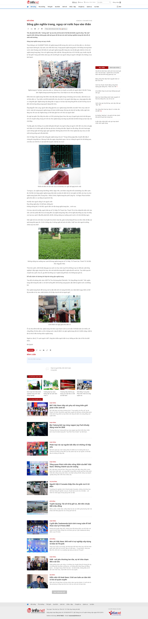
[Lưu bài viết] (42, 29)
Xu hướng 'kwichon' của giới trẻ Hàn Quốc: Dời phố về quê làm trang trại (107, 116)
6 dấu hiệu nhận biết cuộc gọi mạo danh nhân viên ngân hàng (107, 122)
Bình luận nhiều (114, 67)
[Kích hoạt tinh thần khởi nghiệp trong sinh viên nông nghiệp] (34, 385)
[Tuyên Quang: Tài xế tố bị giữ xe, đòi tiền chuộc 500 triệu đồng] (37, 508)
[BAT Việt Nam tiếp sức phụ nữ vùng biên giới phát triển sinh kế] (37, 409)
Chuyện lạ (81, 6)
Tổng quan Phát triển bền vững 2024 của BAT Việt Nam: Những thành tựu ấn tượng (70, 465)
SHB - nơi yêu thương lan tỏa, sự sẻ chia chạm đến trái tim (69, 560)
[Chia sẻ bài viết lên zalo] (31, 29)
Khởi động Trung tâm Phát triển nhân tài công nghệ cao (84, 393)
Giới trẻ (64, 6)
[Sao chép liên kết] (38, 29)
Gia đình (57, 6)
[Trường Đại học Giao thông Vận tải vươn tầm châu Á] (51, 385)
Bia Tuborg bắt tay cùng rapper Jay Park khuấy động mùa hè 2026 (69, 426)
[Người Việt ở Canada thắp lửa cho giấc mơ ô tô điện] (37, 488)
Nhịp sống (53, 403)
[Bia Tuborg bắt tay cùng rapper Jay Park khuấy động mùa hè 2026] (37, 429)
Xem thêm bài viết (59, 592)
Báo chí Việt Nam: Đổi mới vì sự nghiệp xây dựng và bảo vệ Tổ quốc (70, 542)
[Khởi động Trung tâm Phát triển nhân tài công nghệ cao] (84, 385)
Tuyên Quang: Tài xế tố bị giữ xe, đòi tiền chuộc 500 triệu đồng (70, 505)
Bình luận (30, 350)
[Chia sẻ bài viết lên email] (35, 29)
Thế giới (50, 6)
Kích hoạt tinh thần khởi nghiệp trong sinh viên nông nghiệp (34, 393)
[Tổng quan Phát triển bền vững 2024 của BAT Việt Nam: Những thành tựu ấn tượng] (37, 468)
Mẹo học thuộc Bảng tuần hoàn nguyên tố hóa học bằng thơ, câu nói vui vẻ (107, 98)
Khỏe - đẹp (72, 6)
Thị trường (42, 6)
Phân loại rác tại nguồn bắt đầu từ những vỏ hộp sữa (70, 446)
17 (117, 86)
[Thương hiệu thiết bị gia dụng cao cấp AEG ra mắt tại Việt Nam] (67, 385)
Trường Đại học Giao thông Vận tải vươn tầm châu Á (50, 393)
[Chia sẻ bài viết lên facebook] (28, 29)
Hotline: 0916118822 (91, 2)
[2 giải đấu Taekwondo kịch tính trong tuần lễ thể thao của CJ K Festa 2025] (37, 527)
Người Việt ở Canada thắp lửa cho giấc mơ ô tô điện (70, 485)
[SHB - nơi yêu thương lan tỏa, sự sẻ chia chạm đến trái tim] (37, 563)
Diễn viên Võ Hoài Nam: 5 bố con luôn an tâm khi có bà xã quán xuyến (70, 578)
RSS (120, 6)
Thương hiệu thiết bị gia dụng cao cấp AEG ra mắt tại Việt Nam (67, 393)
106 (100, 111)
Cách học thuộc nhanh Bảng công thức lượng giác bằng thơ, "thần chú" (106, 85)
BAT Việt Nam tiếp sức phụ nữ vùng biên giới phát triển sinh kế (69, 406)
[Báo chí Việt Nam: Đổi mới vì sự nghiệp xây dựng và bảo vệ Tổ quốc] (37, 545)
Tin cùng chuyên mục (35, 399)
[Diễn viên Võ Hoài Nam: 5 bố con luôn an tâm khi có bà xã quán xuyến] (37, 581)
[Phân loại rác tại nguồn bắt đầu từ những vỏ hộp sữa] (37, 449)
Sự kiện (96, 6)
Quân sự (89, 6)
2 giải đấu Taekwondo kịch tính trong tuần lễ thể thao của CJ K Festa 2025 (70, 524)
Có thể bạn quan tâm (35, 376)
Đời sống (33, 6)
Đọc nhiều (102, 67)
